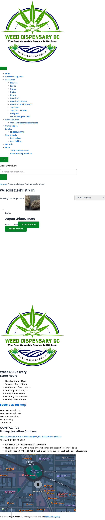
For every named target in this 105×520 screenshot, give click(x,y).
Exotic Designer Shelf (20, 116)
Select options (29, 224)
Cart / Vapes (11, 126)
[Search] (3, 177)
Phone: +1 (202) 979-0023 (12, 440)
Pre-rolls (9, 144)
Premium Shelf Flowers (21, 104)
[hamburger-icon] (3, 68)
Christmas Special (14, 76)
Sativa (13, 89)
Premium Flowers (18, 101)
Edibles (8, 129)
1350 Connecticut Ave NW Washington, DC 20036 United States (31, 436)
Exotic (13, 86)
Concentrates (12, 119)
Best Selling (15, 141)
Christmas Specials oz (21, 153)
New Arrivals (11, 135)
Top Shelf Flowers (18, 110)
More (7, 147)
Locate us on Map (13, 405)
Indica (13, 92)
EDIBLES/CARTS (17, 132)
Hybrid (13, 95)
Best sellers (15, 138)
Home (3, 184)
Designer (14, 113)
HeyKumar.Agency (52, 516)
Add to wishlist (16, 229)
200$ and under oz (19, 150)
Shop (7, 73)
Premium (14, 98)
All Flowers (10, 80)
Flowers (13, 83)
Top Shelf (14, 107)
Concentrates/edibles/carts (24, 123)
